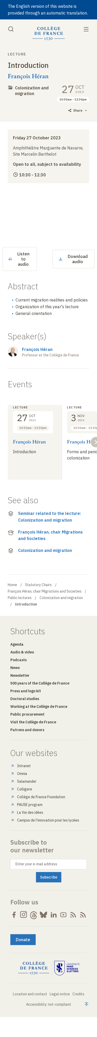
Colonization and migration (32, 90)
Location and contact (30, 994)
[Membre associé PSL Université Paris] (67, 968)
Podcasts (18, 660)
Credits (78, 994)
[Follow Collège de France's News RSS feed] (73, 914)
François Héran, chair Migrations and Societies (50, 535)
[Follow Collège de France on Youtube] (63, 914)
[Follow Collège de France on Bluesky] (43, 914)
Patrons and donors (27, 730)
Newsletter (19, 675)
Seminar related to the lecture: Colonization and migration (49, 517)
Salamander (26, 781)
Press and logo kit (25, 691)
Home (12, 584)
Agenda (17, 644)
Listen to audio (23, 259)
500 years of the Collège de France (39, 683)
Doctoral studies (24, 698)
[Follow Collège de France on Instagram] (23, 914)
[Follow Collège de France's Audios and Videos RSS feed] (83, 914)
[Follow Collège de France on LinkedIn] (53, 914)
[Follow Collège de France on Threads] (33, 914)
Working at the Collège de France (38, 706)
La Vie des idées (30, 812)
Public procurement (27, 714)
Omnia (22, 773)
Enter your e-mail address (36, 864)
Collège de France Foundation (41, 797)
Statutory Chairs (38, 584)
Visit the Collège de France (33, 722)
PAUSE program (29, 804)
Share (78, 110)
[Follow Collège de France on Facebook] (14, 914)
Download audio (78, 259)
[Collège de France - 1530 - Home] (48, 33)
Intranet (24, 766)
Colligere (24, 789)
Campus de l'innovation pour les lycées (48, 820)
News (15, 667)
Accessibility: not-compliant (48, 1004)
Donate (23, 939)
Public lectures (20, 597)
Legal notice (60, 994)
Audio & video (22, 652)
